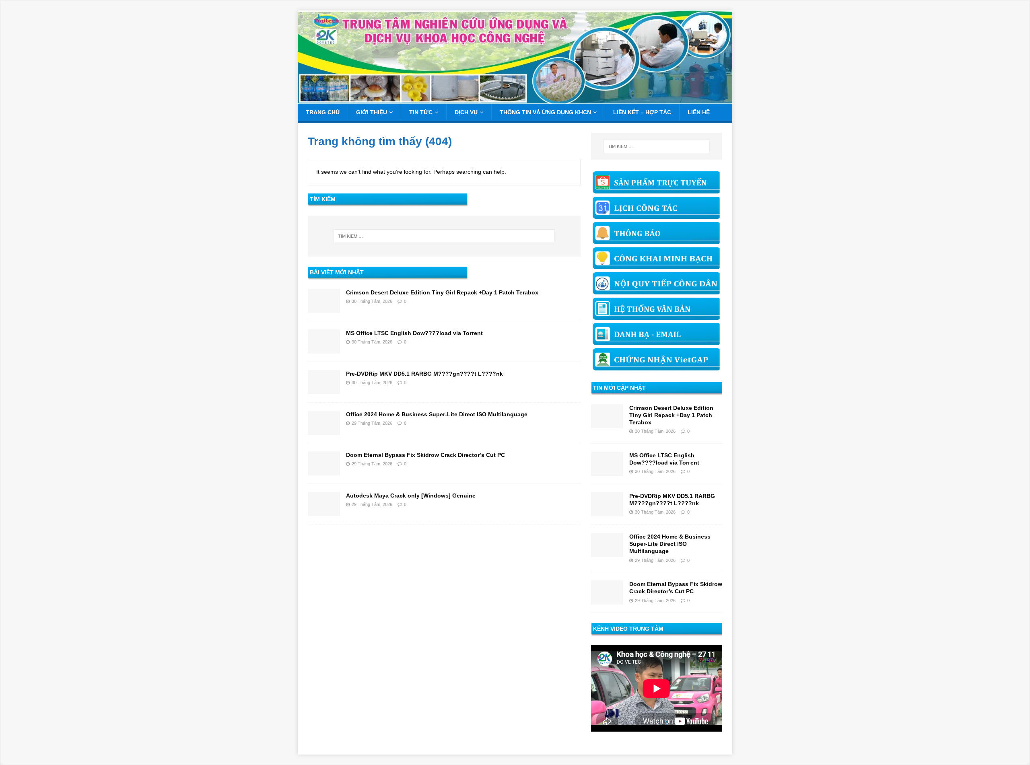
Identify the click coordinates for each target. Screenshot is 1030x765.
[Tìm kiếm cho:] (444, 236)
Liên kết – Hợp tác (642, 112)
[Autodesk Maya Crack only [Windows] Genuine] (324, 511)
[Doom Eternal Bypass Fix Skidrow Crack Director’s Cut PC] (324, 470)
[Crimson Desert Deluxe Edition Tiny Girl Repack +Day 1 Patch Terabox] (324, 308)
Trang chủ (323, 112)
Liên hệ (699, 112)
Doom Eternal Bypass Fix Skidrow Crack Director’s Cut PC (425, 455)
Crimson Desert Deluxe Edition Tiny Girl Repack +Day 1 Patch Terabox (442, 292)
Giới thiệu (371, 112)
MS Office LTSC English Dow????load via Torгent (414, 333)
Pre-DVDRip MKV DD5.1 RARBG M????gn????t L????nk (424, 373)
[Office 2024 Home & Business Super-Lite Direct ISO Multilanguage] (324, 430)
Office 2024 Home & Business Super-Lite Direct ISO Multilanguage (436, 414)
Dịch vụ (466, 112)
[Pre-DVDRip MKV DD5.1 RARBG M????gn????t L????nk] (324, 389)
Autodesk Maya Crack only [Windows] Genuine (411, 495)
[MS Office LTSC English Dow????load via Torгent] (324, 348)
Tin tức (421, 112)
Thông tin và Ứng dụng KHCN (545, 112)
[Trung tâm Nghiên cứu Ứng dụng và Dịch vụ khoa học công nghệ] (515, 99)
